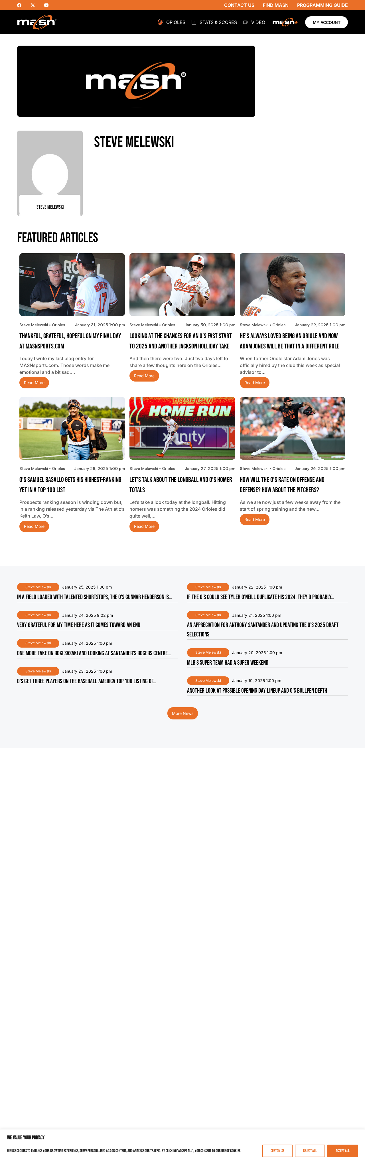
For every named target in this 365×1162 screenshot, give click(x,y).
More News (182, 713)
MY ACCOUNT (326, 22)
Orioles (175, 22)
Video (258, 22)
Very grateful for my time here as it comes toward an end (78, 625)
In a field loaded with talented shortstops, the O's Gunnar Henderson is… (94, 597)
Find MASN (276, 5)
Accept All (343, 1150)
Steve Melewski (38, 587)
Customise (277, 1150)
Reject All (310, 1150)
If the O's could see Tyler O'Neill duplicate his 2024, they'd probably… (260, 597)
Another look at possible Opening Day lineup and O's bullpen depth (257, 691)
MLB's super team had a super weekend (227, 663)
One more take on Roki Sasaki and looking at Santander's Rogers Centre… (94, 653)
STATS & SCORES (218, 22)
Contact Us (239, 5)
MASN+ (285, 22)
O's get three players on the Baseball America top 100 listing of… (86, 681)
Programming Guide (322, 5)
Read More (34, 382)
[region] (182, 1145)
